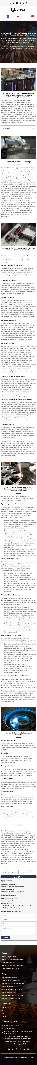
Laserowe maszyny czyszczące (10, 507)
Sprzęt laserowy (6, 881)
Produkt (4, 953)
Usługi (4, 974)
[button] (8, 16)
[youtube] (10, 3)
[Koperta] (23, 3)
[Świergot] (13, 3)
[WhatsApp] (26, 3)
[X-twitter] (12, 1049)
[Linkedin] (17, 3)
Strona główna (7, 46)
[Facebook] (20, 3)
